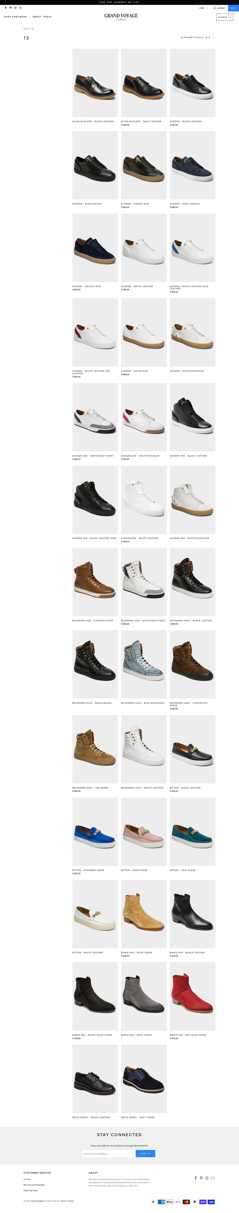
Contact (27, 1179)
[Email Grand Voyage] (20, 8)
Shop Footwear (16, 17)
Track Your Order (31, 1190)
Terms (63, 1201)
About (37, 17)
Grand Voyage (37, 1201)
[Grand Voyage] (121, 17)
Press (48, 17)
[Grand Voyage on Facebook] (5, 8)
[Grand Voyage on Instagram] (15, 8)
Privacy (71, 1201)
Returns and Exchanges (34, 1185)
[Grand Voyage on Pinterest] (10, 8)
